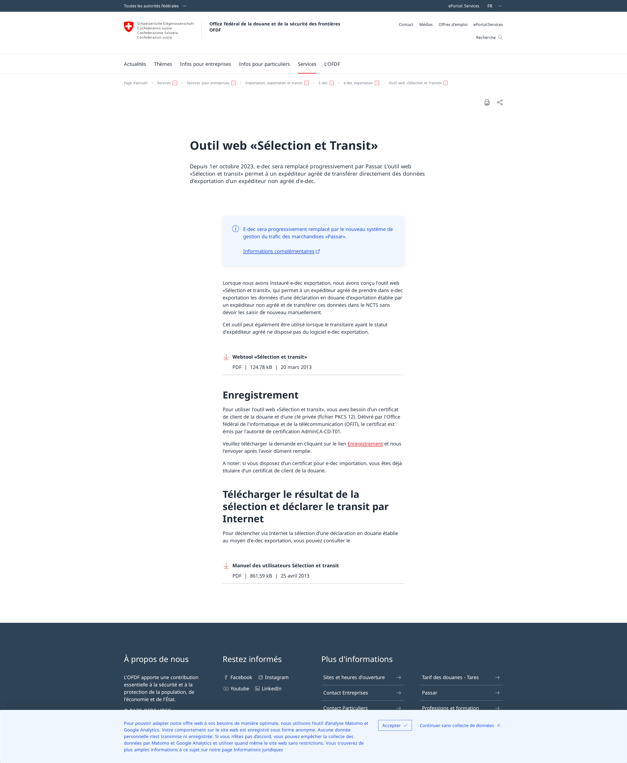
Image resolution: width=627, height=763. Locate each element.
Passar (429, 692)
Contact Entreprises (345, 692)
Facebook (241, 677)
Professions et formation (450, 708)
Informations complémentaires (278, 251)
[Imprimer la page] (487, 102)
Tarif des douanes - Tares (450, 677)
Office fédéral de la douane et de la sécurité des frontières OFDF (275, 27)
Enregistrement (365, 443)
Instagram (277, 677)
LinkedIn (271, 688)
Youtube (239, 688)
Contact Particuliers (345, 708)
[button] (135, 64)
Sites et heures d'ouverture (354, 677)
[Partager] (499, 102)
